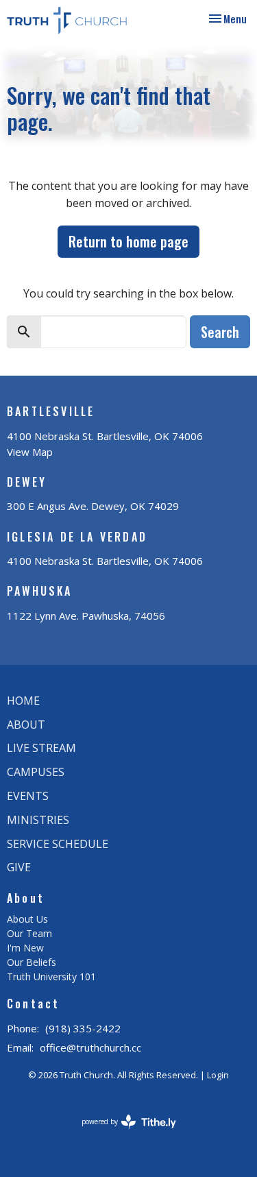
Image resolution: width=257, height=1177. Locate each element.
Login (218, 1075)
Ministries (38, 819)
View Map (30, 452)
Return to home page (128, 241)
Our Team (29, 933)
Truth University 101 (51, 976)
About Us (27, 918)
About (26, 724)
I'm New (25, 947)
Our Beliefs (31, 962)
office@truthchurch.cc (90, 1047)
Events (28, 795)
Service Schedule (57, 843)
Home (23, 700)
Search (220, 331)
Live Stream (41, 747)
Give (19, 867)
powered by (122, 1133)
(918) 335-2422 (83, 1028)
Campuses (35, 771)
